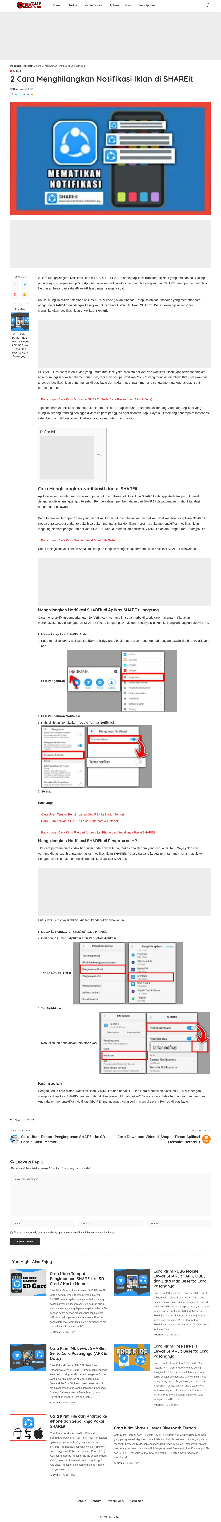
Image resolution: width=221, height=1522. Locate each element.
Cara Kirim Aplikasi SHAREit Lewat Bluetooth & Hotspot (79, 821)
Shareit (30, 1120)
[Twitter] (25, 284)
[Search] (208, 5)
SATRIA (14, 89)
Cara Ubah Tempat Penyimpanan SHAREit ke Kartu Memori (82, 814)
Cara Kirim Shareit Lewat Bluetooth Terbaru (156, 1427)
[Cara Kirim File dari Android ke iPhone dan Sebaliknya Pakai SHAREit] (28, 1427)
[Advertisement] (103, 36)
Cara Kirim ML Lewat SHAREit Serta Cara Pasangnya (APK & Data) (78, 1353)
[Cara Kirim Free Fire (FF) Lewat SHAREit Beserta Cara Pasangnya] (132, 1357)
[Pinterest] (15, 294)
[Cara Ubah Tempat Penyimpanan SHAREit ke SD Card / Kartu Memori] (28, 1282)
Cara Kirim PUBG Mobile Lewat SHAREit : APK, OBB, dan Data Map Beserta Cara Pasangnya (20, 345)
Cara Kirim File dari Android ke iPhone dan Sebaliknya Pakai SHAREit (78, 1421)
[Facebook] (15, 284)
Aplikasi (17, 71)
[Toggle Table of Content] (99, 455)
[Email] (25, 294)
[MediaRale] (28, 5)
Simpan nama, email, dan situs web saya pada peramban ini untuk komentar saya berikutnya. (65, 1232)
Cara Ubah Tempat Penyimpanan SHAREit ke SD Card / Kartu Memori (77, 1278)
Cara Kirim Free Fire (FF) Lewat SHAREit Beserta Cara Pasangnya (180, 1351)
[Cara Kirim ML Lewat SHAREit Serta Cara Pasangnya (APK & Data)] (28, 1357)
